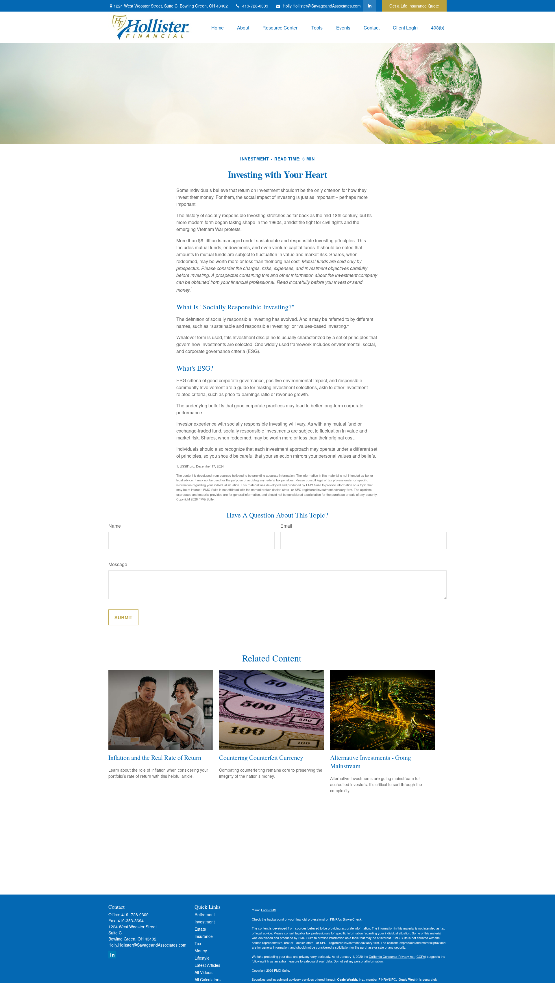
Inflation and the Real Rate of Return (154, 757)
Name (114, 525)
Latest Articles (207, 965)
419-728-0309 (255, 6)
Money (201, 951)
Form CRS (268, 910)
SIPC (392, 979)
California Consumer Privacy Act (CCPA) (397, 956)
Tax (198, 943)
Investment (205, 922)
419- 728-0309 (135, 914)
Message (117, 564)
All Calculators (208, 979)
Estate (200, 929)
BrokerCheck (352, 919)
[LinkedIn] (369, 6)
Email (286, 525)
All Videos (203, 972)
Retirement (205, 914)
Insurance (204, 936)
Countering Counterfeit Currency (261, 757)
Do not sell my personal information (358, 961)
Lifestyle (202, 958)
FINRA (383, 979)
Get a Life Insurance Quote (414, 6)
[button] (217, 27)
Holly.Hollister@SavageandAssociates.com (322, 6)
